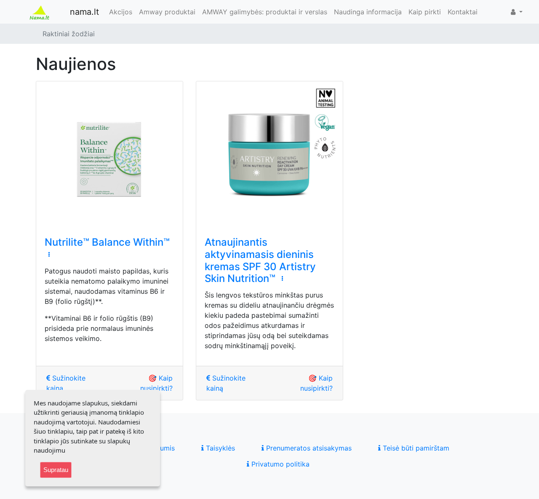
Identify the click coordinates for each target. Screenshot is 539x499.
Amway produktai (167, 12)
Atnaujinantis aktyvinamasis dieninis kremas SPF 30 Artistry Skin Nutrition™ (260, 260)
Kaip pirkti (424, 12)
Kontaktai (463, 12)
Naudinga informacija (368, 12)
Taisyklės (219, 448)
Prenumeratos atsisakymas (308, 448)
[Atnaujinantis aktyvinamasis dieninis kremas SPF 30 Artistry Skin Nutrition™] (269, 154)
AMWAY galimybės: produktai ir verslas (264, 12)
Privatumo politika (279, 464)
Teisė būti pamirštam (415, 448)
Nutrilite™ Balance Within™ (107, 242)
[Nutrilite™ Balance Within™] (109, 154)
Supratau (55, 469)
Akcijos (120, 12)
